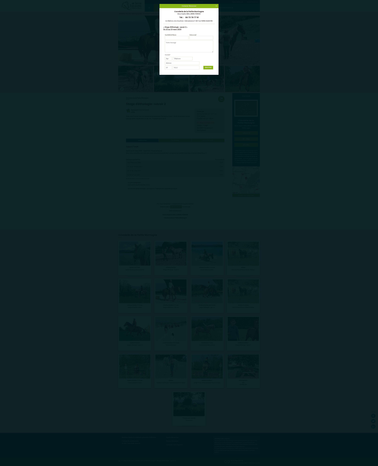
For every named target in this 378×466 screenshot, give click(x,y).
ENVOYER (208, 67)
